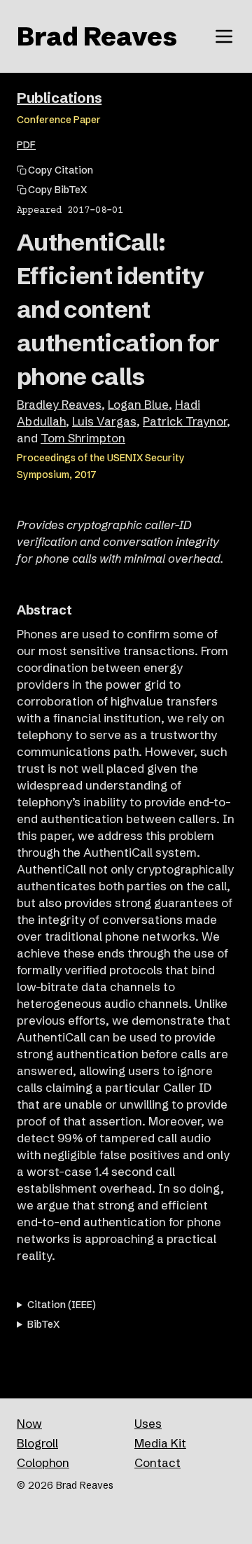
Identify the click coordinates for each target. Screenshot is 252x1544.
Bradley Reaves (59, 404)
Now (29, 1423)
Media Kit (160, 1443)
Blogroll (37, 1443)
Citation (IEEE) (61, 1304)
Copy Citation (60, 170)
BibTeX (43, 1324)
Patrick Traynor (185, 421)
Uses (148, 1423)
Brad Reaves (97, 36)
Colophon (43, 1462)
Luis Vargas (104, 421)
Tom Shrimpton (83, 437)
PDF (26, 145)
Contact (157, 1462)
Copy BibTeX (57, 189)
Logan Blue (138, 404)
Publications (59, 97)
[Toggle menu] (224, 36)
